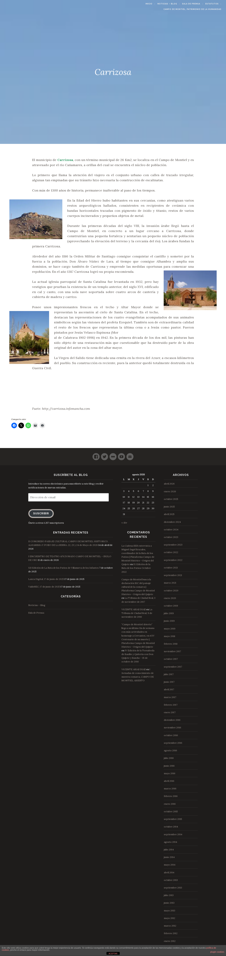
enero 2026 (170, 491)
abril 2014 (169, 872)
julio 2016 (169, 758)
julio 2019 (169, 613)
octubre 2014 (171, 826)
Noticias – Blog (167, 4)
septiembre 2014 (173, 834)
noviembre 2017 (172, 651)
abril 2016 (169, 781)
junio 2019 (169, 620)
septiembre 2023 (173, 544)
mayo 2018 (169, 636)
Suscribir (41, 513)
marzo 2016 (170, 788)
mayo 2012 (169, 918)
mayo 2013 (169, 910)
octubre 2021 (171, 567)
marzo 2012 (170, 925)
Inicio (148, 4)
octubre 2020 (171, 590)
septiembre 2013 (173, 887)
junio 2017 (169, 681)
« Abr (124, 522)
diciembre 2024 (172, 521)
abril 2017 (169, 689)
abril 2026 (169, 483)
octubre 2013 (171, 880)
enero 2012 (170, 941)
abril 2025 (169, 514)
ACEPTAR (113, 953)
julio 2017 (169, 674)
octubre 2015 (171, 811)
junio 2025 (169, 506)
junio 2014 (169, 857)
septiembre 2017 (173, 666)
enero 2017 (170, 712)
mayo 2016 (169, 773)
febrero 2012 (170, 933)
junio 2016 (169, 765)
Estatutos (212, 4)
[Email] (129, 455)
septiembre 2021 (173, 575)
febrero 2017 (170, 704)
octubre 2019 (171, 605)
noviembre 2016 (172, 727)
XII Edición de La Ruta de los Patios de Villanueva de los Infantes (63, 567)
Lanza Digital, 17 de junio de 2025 (46, 579)
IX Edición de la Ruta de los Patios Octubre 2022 (136, 568)
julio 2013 (169, 895)
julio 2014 (169, 849)
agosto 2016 (170, 750)
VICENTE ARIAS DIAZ (133, 609)
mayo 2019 (169, 628)
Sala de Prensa (191, 4)
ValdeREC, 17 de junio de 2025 (44, 586)
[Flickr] (113, 455)
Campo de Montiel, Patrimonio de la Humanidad (192, 9)
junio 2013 (169, 902)
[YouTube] (121, 455)
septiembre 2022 (173, 560)
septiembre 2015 (173, 819)
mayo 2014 (169, 864)
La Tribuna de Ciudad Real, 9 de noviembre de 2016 (136, 613)
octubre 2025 (171, 499)
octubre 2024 (171, 529)
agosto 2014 (170, 842)
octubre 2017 (171, 658)
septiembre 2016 (173, 742)
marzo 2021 (170, 582)
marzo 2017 (170, 697)
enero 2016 (170, 803)
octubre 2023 (171, 537)
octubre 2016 (171, 735)
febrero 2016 (171, 796)
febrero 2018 (170, 643)
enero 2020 (170, 598)
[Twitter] (104, 455)
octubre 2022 (171, 552)
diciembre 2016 (172, 719)
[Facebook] (96, 455)
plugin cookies (217, 952)
